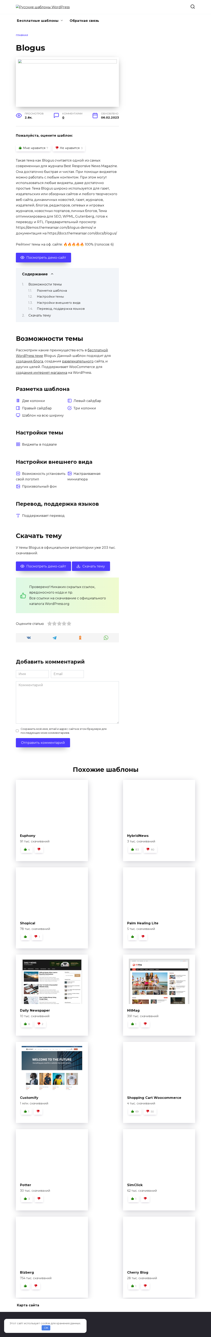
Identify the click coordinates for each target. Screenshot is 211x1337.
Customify (29, 1098)
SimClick (135, 1185)
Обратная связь (84, 21)
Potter (25, 1185)
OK (46, 1327)
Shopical (27, 923)
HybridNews (138, 836)
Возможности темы (45, 284)
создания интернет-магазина (41, 373)
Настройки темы (50, 296)
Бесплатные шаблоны (38, 21)
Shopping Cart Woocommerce (154, 1098)
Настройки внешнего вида (58, 303)
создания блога (29, 361)
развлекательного (78, 361)
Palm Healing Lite (142, 923)
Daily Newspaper (35, 1010)
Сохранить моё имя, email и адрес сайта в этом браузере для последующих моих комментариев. (64, 730)
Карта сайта (28, 1305)
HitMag (133, 1010)
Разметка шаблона (52, 290)
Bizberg (27, 1272)
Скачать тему (39, 315)
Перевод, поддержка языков (61, 309)
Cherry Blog (137, 1272)
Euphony (27, 836)
